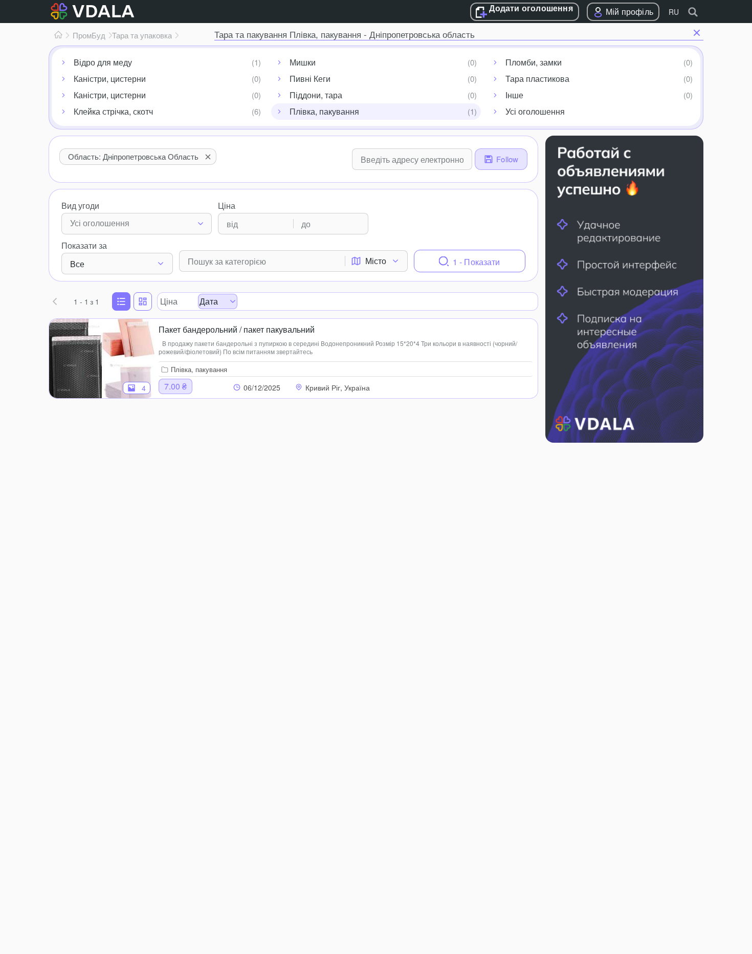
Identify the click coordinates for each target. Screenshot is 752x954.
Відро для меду (103, 62)
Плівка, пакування (324, 111)
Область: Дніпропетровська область (133, 156)
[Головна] (58, 35)
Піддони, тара (316, 95)
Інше (514, 95)
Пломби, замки (533, 62)
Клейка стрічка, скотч (113, 111)
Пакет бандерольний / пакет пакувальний (237, 329)
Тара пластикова (537, 78)
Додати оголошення (530, 9)
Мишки (303, 62)
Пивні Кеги (310, 78)
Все (77, 264)
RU (674, 12)
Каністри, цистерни (110, 78)
